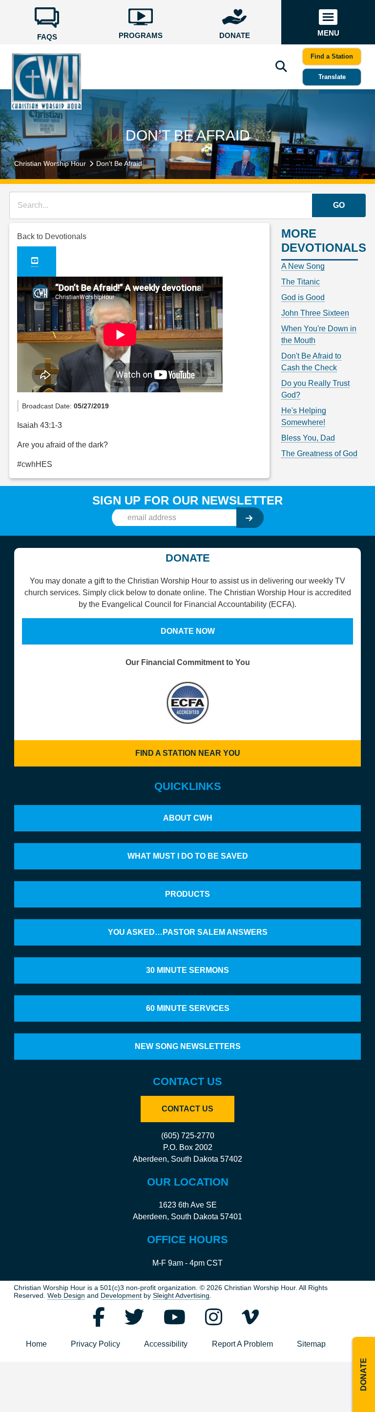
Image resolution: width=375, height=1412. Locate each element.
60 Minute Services (187, 1008)
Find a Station (332, 56)
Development (121, 1295)
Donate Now (188, 631)
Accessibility (166, 1344)
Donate (363, 1374)
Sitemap (311, 1344)
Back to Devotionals (51, 236)
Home (36, 1344)
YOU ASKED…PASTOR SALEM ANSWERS (188, 932)
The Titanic (300, 282)
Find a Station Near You (187, 753)
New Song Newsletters (188, 1046)
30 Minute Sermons (187, 970)
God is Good (303, 297)
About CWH (187, 818)
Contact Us (187, 1109)
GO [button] (339, 205)
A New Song (303, 266)
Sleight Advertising (181, 1295)
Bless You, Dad (308, 438)
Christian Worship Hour (50, 163)
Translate (332, 77)
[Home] (46, 81)
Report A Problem (242, 1344)
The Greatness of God (319, 453)
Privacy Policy (95, 1344)
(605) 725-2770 (187, 1135)
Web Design (66, 1295)
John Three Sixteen (315, 313)
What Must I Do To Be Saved (187, 856)
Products (187, 894)
